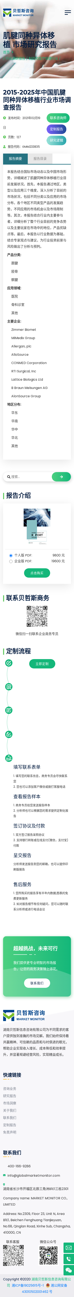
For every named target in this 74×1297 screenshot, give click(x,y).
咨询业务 (9, 1088)
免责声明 (9, 1132)
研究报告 (9, 1096)
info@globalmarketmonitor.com (34, 1175)
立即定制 (42, 664)
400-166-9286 (19, 1166)
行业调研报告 (15, 58)
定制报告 (56, 129)
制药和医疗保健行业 (43, 58)
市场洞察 (9, 1103)
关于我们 (9, 1110)
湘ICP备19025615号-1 (28, 1285)
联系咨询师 (58, 118)
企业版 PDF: (39, 561)
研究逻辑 (56, 140)
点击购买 (37, 573)
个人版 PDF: (39, 555)
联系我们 (37, 983)
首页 (6, 52)
